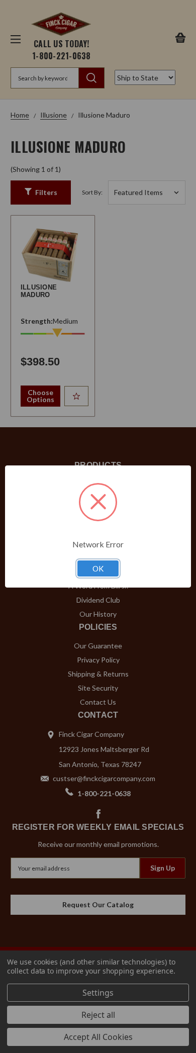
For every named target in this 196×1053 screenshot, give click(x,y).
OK (98, 568)
